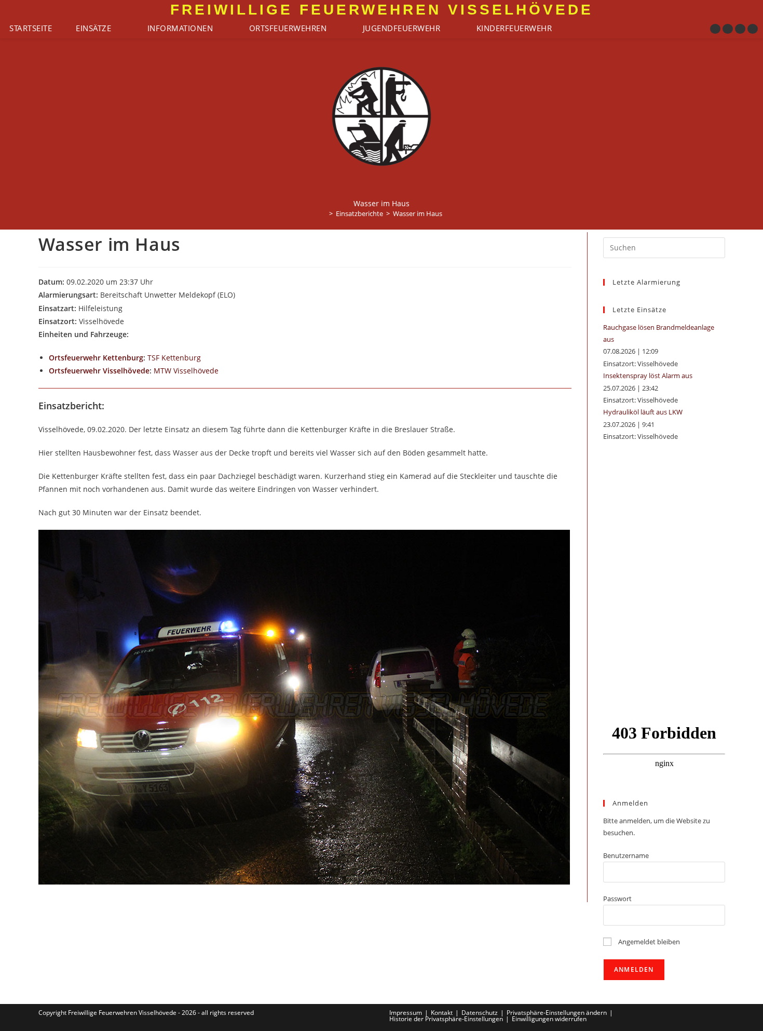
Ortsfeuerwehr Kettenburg (96, 358)
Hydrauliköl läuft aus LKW (643, 412)
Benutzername (626, 855)
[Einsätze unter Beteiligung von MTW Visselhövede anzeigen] (223, 371)
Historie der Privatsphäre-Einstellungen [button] (446, 1018)
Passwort (617, 898)
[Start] (323, 213)
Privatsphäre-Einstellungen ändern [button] (557, 1012)
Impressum (405, 1012)
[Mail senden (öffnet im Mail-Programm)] (752, 29)
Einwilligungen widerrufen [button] (549, 1018)
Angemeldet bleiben (648, 941)
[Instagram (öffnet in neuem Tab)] (728, 29)
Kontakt (442, 1012)
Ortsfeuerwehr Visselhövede (99, 371)
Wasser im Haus (417, 213)
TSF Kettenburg (174, 358)
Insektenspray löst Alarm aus (647, 375)
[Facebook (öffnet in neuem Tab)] (715, 29)
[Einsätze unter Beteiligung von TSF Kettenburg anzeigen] (206, 358)
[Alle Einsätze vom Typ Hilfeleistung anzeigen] (127, 309)
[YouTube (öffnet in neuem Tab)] (740, 29)
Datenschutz (479, 1012)
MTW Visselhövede (186, 371)
